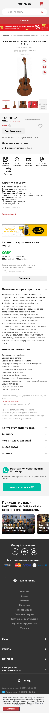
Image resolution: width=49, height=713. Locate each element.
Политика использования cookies (28, 704)
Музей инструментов (24, 623)
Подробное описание (11, 207)
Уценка (24, 628)
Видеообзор (10, 447)
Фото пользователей (16, 440)
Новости (24, 591)
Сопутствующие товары (18, 427)
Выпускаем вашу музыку (24, 618)
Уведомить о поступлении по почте (21, 137)
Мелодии (24, 605)
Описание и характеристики (21, 289)
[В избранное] (40, 130)
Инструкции (24, 609)
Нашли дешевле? (32, 119)
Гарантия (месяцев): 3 (12, 401)
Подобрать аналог (13, 131)
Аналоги (7, 434)
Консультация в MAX (22, 487)
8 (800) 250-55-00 (28, 688)
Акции (24, 596)
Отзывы (7, 453)
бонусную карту (15, 121)
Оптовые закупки (24, 614)
